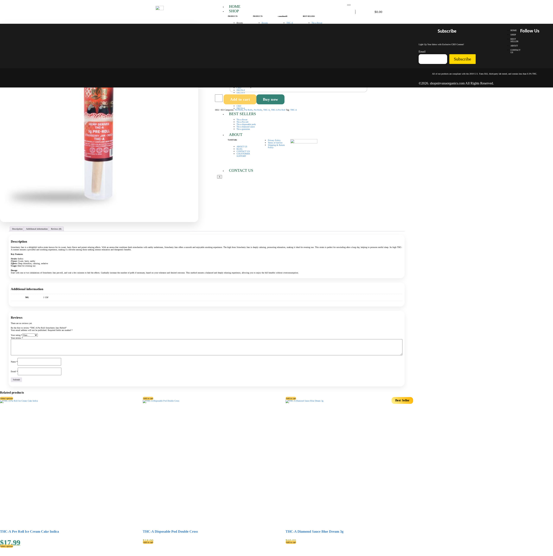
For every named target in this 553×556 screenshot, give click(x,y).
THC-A (266, 110)
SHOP (234, 11)
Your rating (16, 335)
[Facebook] (523, 43)
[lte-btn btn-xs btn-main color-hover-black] (148, 398)
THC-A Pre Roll (278, 110)
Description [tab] (17, 229)
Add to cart (240, 99)
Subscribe (462, 59)
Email (14, 371)
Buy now (270, 99)
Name (14, 362)
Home (234, 6)
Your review (17, 338)
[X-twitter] (535, 43)
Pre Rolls (239, 110)
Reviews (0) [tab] (56, 229)
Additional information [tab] (37, 229)
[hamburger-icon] (349, 5)
